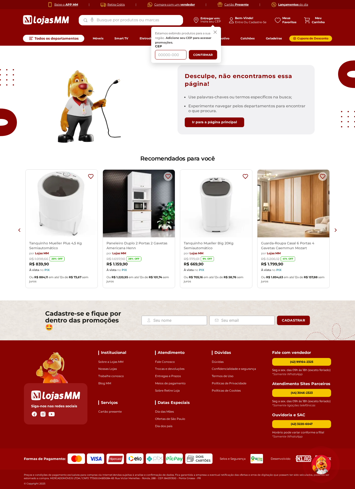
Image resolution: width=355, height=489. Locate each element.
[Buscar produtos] (86, 20)
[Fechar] (215, 32)
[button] (301, 393)
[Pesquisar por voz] (92, 19)
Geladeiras (274, 38)
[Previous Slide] (19, 230)
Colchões (248, 38)
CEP (158, 46)
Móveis (98, 38)
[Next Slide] (335, 230)
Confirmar (203, 55)
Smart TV (121, 38)
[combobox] (131, 20)
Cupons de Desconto (312, 38)
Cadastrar (293, 320)
